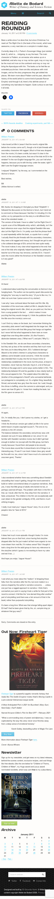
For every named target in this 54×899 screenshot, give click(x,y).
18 (12, 849)
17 (5, 849)
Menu (13, 13)
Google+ (39, 113)
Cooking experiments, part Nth (39, 123)
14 (34, 846)
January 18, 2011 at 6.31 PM (13, 530)
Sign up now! (9, 823)
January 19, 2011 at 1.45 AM (13, 574)
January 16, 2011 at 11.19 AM (13, 202)
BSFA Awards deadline (12, 123)
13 (27, 846)
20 (27, 849)
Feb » (10, 859)
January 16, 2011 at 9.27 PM (13, 408)
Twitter (8, 113)
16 (49, 846)
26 (20, 852)
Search (40, 13)
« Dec (3, 859)
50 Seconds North (29, 889)
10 (5, 846)
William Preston (7, 136)
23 (49, 849)
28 (34, 852)
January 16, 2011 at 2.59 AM (13, 139)
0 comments (32, 33)
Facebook (23, 113)
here (35, 739)
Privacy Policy (44, 892)
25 (12, 852)
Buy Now (8, 734)
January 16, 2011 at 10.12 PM (13, 473)
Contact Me (41, 880)
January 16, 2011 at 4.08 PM (13, 279)
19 (20, 849)
